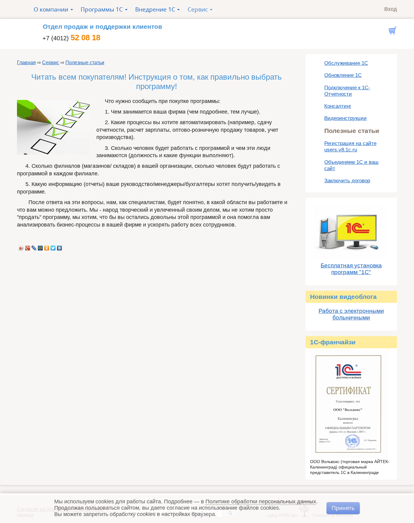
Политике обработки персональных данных (260, 501)
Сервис (50, 62)
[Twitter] (53, 246)
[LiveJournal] (34, 246)
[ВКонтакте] (59, 246)
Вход (390, 9)
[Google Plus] (28, 246)
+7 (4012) (71, 38)
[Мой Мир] (40, 246)
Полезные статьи (84, 62)
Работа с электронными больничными (351, 314)
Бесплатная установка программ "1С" (351, 268)
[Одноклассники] (47, 246)
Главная (26, 62)
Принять (343, 508)
